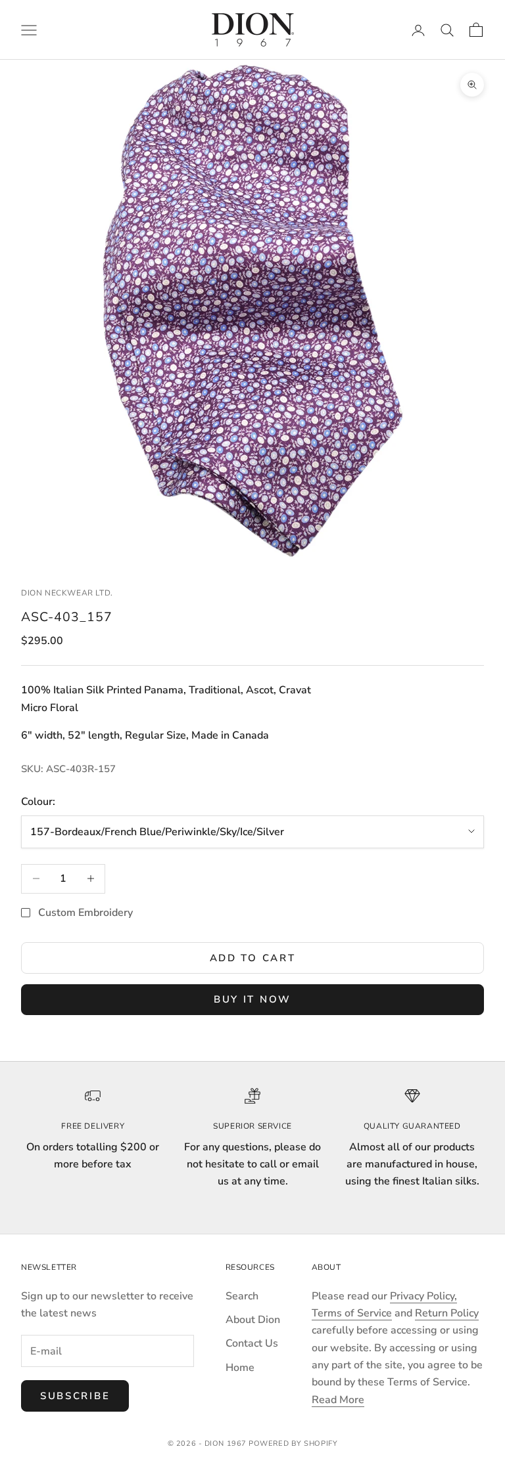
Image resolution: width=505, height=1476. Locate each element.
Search (242, 1296)
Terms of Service (352, 1313)
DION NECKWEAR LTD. (67, 593)
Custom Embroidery (85, 912)
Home (240, 1367)
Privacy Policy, (423, 1296)
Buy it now (252, 999)
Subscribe (75, 1395)
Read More (338, 1400)
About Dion (253, 1320)
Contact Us (252, 1343)
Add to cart (253, 958)
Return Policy (447, 1313)
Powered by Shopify (293, 1443)
